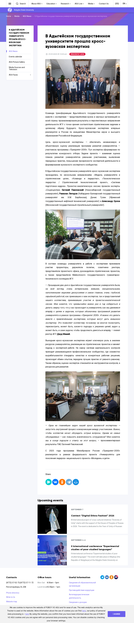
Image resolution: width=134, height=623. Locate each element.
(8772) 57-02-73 (13, 583)
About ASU (36, 3)
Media (90, 3)
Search (23, 3)
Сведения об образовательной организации (82, 584)
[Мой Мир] (76, 482)
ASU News (27, 16)
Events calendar (15, 57)
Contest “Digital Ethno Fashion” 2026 (92, 515)
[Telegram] (69, 482)
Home (8, 16)
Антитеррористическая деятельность (79, 596)
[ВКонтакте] (55, 482)
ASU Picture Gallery (17, 62)
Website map (11, 602)
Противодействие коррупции (81, 590)
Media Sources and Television (17, 68)
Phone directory (12, 593)
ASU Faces (13, 75)
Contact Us (104, 3)
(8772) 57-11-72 (27, 583)
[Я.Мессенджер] (48, 482)
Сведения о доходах (78, 602)
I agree (116, 614)
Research (65, 3)
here (84, 611)
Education (51, 3)
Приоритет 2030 (77, 54)
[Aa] (117, 3)
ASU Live (78, 3)
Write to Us (10, 597)
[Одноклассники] (62, 482)
